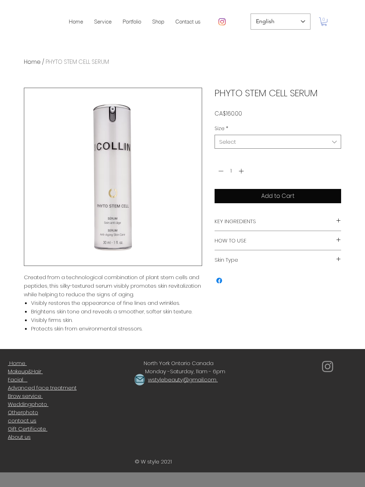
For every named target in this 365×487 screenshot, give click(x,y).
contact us (22, 420)
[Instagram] (222, 21)
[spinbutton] (231, 171)
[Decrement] (220, 171)
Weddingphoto (28, 404)
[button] (131, 21)
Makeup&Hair (25, 371)
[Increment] (241, 171)
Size (221, 128)
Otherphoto (23, 412)
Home (32, 62)
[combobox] (278, 142)
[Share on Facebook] (219, 280)
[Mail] (140, 379)
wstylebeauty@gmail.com (182, 379)
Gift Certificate (27, 428)
